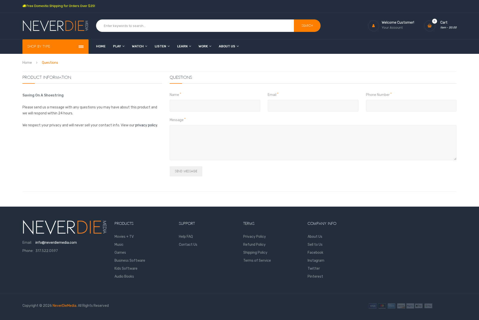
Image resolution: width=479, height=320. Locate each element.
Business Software (130, 260)
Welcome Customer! (398, 22)
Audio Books (124, 276)
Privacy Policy (254, 237)
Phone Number (379, 94)
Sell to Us (315, 244)
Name (175, 94)
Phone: (27, 251)
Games (120, 252)
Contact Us (188, 244)
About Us (315, 237)
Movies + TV (124, 237)
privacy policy (146, 125)
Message (178, 120)
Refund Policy (254, 244)
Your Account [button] (392, 27)
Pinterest (315, 276)
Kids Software (126, 268)
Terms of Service (257, 260)
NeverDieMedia (64, 306)
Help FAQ (186, 237)
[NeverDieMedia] (55, 25)
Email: (27, 242)
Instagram (316, 260)
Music (119, 244)
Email (273, 94)
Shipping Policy (255, 252)
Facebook (315, 252)
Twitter (314, 268)
